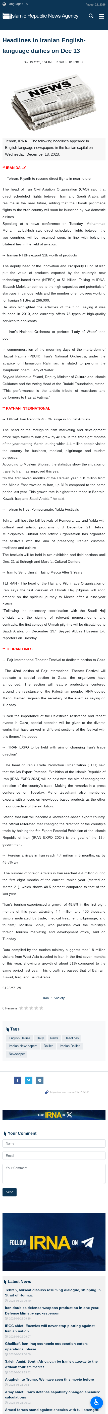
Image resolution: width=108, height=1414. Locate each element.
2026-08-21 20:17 (20, 1384)
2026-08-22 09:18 (20, 1318)
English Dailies (19, 1038)
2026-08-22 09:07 (20, 1336)
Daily (40, 1038)
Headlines (72, 1038)
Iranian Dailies (70, 1046)
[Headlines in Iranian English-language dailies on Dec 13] (54, 102)
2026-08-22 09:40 (20, 1300)
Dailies (48, 1046)
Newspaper (17, 1054)
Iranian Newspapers (23, 1046)
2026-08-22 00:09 (20, 1354)
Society (59, 998)
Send (9, 1192)
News (54, 1038)
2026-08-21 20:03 (20, 1402)
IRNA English (44, 16)
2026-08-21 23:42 (20, 1372)
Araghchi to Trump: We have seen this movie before (49, 1379)
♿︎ (96, 1402)
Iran (46, 998)
